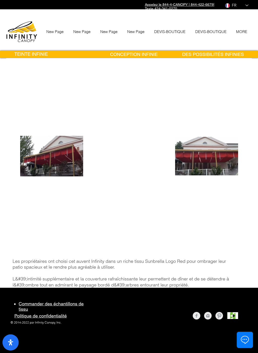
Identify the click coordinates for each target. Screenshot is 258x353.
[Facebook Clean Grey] (196, 315)
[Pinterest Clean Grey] (219, 315)
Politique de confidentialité (40, 315)
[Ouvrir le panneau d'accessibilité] (11, 342)
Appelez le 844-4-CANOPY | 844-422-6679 (179, 5)
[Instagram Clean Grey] (208, 315)
